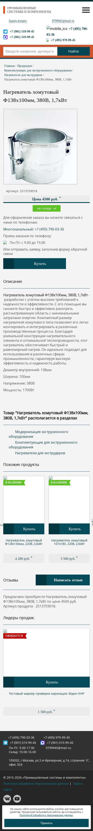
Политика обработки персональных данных (36, 783)
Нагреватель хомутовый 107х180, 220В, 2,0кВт (69, 542)
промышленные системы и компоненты (29, 9)
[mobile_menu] (85, 10)
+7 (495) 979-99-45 (63, 40)
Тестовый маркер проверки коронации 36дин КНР (46, 693)
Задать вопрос (18, 21)
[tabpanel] (23, 519)
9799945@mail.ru (63, 21)
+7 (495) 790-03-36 (21, 737)
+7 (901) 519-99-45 (22, 31)
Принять (47, 823)
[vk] (7, 801)
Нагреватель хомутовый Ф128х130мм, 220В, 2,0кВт (24, 542)
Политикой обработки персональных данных (46, 815)
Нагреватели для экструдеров (40, 453)
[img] (23, 499)
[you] (17, 801)
